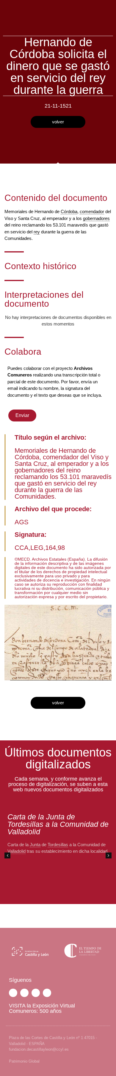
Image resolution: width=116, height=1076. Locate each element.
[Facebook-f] (13, 993)
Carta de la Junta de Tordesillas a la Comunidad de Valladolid (58, 824)
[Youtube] (47, 993)
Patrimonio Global (24, 1061)
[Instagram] (36, 993)
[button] (109, 855)
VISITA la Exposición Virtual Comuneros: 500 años (42, 1008)
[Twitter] (24, 993)
